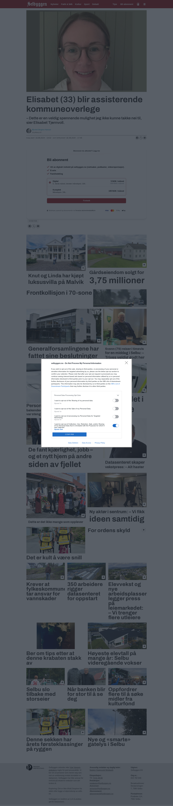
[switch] (116, 400)
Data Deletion (73, 443)
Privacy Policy (100, 443)
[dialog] (86, 403)
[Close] (127, 363)
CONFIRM (69, 434)
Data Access (86, 443)
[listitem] (86, 395)
